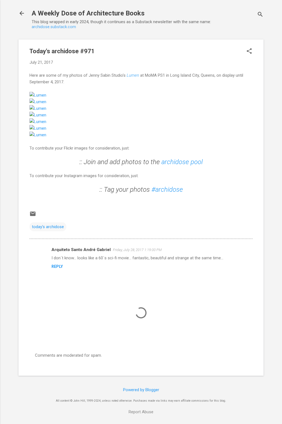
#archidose (167, 189)
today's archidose (48, 226)
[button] (249, 51)
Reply (57, 266)
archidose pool (182, 162)
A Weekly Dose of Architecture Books (88, 13)
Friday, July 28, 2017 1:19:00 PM (137, 250)
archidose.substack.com (54, 26)
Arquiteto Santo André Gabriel (81, 249)
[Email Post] (32, 215)
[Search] (260, 15)
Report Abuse (141, 411)
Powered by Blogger (141, 389)
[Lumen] (37, 95)
